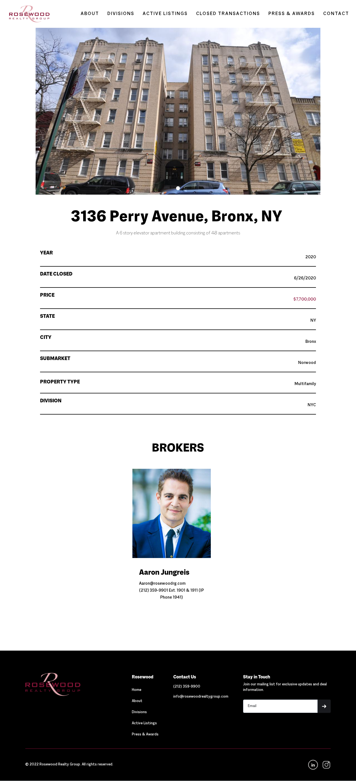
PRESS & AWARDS (291, 13)
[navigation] (326, 764)
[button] (178, 188)
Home (136, 690)
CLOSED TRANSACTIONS (228, 13)
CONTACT (336, 13)
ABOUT (90, 13)
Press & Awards (145, 735)
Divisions (139, 712)
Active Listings (144, 723)
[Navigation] (71, 684)
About (137, 701)
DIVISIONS (120, 13)
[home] (26, 14)
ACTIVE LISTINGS (165, 13)
